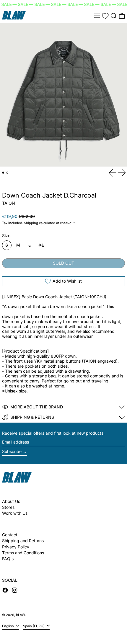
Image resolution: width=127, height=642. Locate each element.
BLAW (20, 615)
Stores (8, 507)
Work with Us (14, 513)
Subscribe (12, 451)
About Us (11, 501)
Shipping (31, 223)
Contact (9, 534)
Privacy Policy (15, 546)
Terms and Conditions (23, 552)
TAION (8, 203)
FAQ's (8, 558)
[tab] (3, 173)
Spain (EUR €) (34, 626)
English (8, 626)
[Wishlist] (105, 16)
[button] (113, 16)
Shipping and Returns (23, 540)
